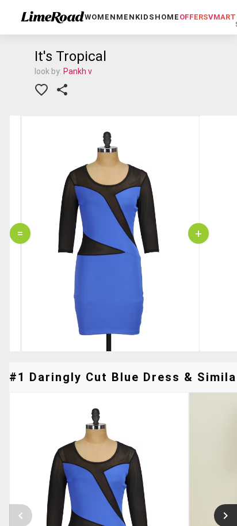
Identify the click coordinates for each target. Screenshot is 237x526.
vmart (222, 17)
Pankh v (77, 71)
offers (193, 17)
